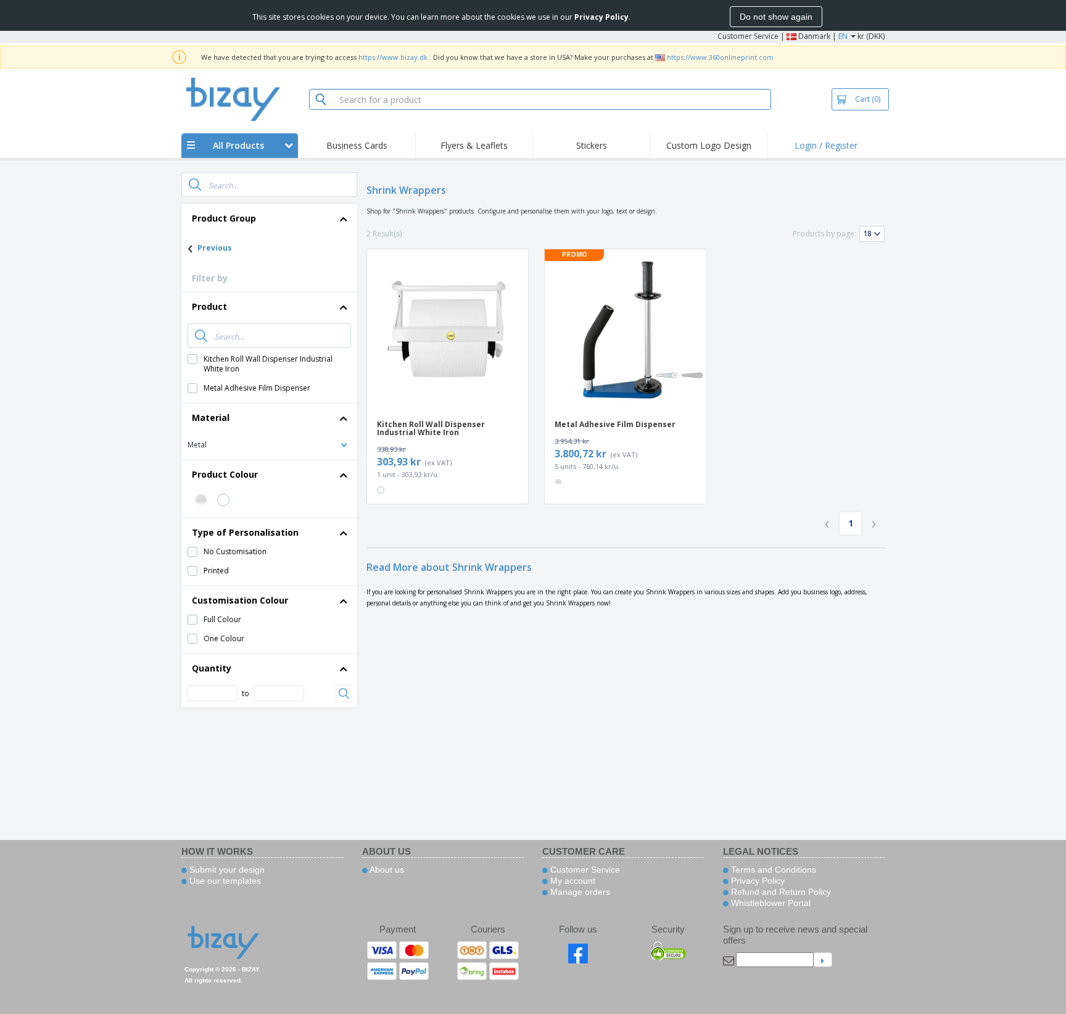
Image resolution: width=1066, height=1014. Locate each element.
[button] (269, 444)
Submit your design (226, 870)
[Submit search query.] (195, 184)
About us (386, 870)
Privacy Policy (757, 881)
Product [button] (209, 306)
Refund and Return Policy (780, 892)
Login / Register (826, 145)
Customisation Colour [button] (240, 600)
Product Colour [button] (225, 474)
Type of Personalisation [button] (245, 532)
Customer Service (748, 36)
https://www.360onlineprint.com (720, 57)
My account (571, 881)
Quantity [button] (211, 668)
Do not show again (776, 17)
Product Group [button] (224, 218)
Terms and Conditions (772, 870)
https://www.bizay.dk (393, 57)
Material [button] (210, 417)
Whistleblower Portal (770, 903)
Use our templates (224, 881)
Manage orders (579, 892)
